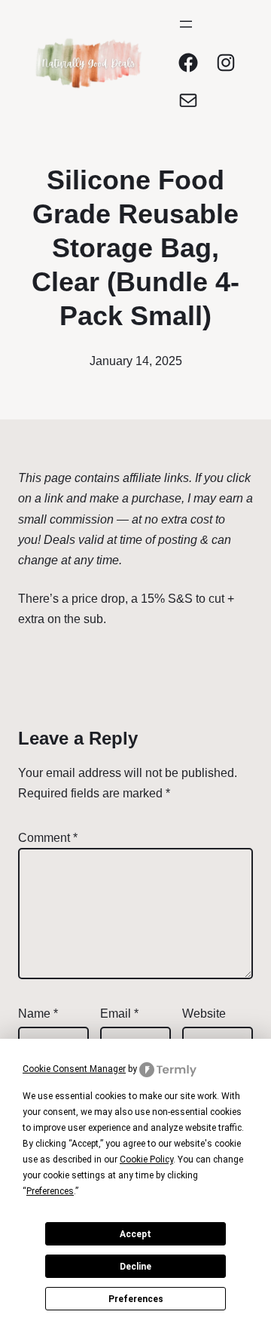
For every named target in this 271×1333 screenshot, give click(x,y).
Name (38, 1013)
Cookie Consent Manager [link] (74, 1069)
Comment (48, 837)
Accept (135, 1234)
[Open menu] (186, 24)
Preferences (135, 1299)
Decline (135, 1266)
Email (119, 1013)
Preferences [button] (50, 1191)
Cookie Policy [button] (146, 1159)
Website (204, 1013)
